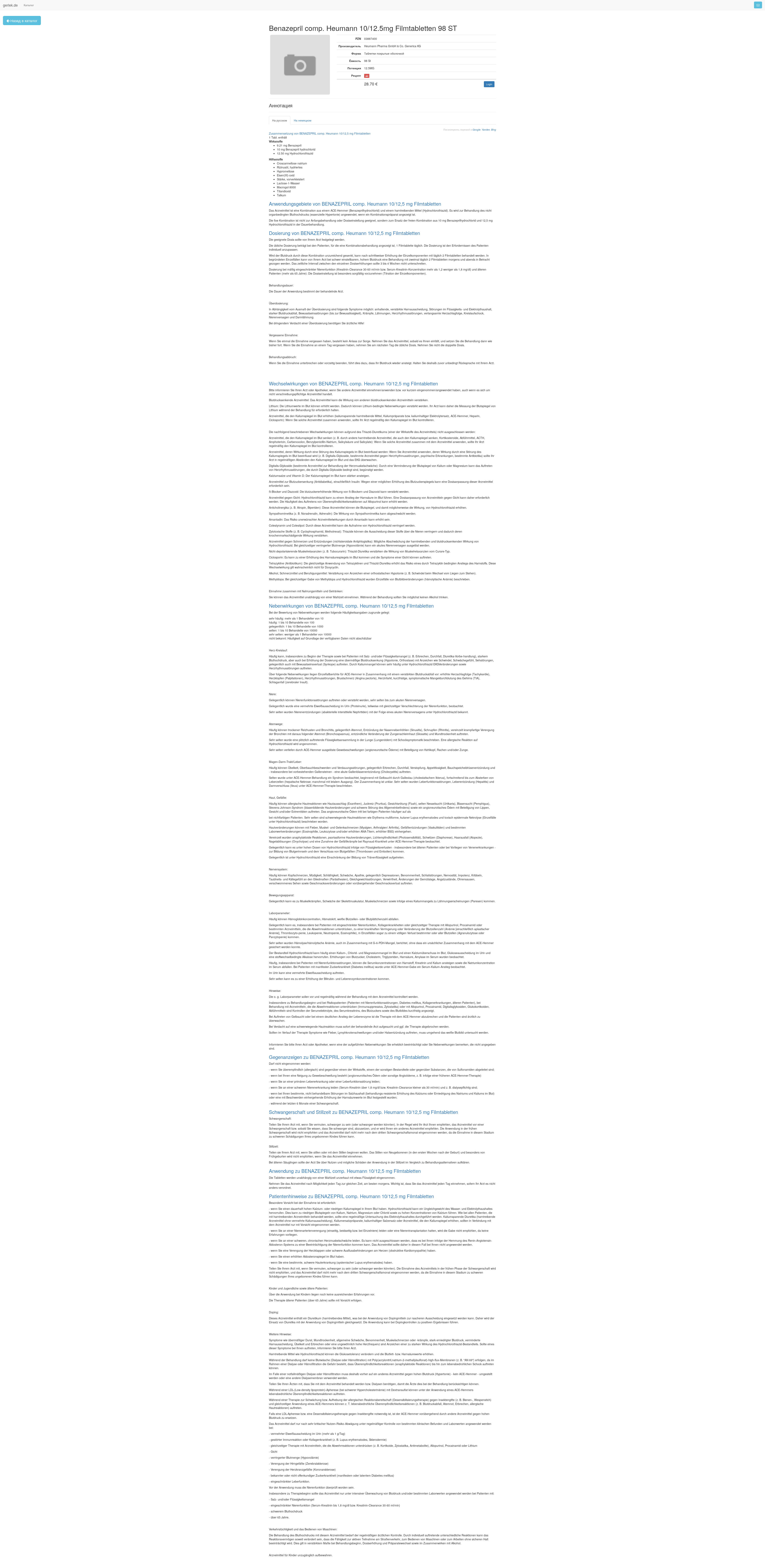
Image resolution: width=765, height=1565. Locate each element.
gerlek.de (10, 5)
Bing (493, 129)
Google (477, 129)
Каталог (29, 5)
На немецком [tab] (302, 120)
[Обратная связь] (758, 5)
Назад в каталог (23, 20)
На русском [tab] (279, 120)
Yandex (486, 129)
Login (489, 84)
